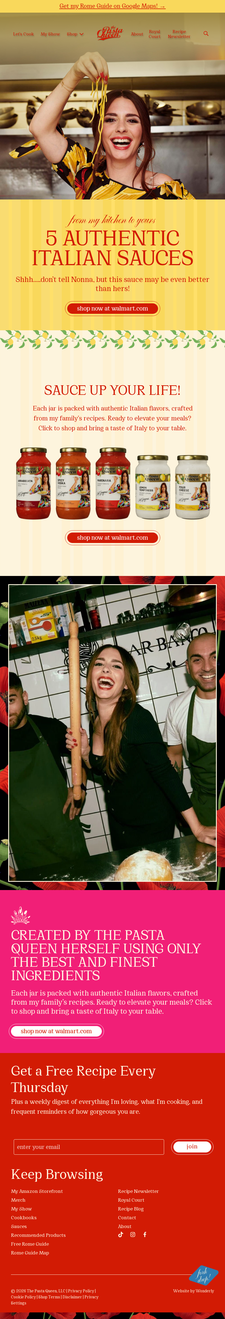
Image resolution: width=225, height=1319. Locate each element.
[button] (200, 560)
